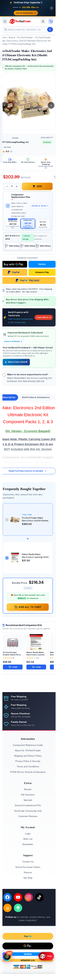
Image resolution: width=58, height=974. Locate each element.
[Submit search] (50, 29)
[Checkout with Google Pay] (27, 946)
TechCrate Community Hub (28, 811)
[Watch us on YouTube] (18, 897)
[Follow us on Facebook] (7, 897)
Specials (28, 800)
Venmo (42, 264)
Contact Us (28, 861)
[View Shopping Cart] (51, 21)
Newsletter (27, 844)
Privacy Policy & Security (27, 761)
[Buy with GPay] (13, 264)
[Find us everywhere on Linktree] (18, 908)
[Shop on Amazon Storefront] (7, 908)
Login (28, 833)
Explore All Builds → (13, 341)
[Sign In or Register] (43, 21)
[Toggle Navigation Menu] (5, 21)
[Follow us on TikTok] (39, 897)
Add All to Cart (30, 607)
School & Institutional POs (28, 805)
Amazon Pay (42, 272)
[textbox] (27, 29)
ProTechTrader (25, 37)
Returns (28, 872)
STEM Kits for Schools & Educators (28, 772)
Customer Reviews (27, 816)
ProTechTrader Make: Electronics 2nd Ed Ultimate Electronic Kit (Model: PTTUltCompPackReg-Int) (25, 40)
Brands (27, 789)
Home (3, 37)
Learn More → (44, 317)
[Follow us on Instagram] (28, 897)
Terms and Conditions (28, 766)
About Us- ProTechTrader (28, 750)
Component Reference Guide (28, 745)
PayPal (15, 272)
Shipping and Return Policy (28, 755)
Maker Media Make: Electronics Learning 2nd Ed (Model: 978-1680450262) (36, 557)
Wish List (27, 839)
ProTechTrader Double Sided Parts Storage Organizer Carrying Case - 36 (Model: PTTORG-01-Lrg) (12, 653)
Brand (12, 37)
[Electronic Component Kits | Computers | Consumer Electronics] (20, 21)
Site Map (27, 877)
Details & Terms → (40, 206)
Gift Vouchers (28, 794)
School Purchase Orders (27, 867)
